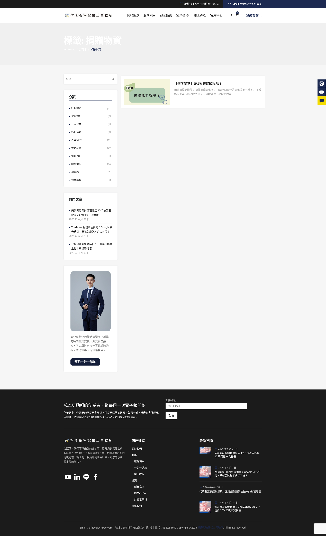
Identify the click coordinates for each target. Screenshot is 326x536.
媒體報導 (76, 179)
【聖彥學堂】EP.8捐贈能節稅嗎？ (198, 84)
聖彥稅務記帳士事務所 (210, 527)
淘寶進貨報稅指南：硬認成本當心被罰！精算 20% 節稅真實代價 (237, 508)
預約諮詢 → (254, 15)
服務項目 (149, 15)
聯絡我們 (137, 506)
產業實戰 (76, 140)
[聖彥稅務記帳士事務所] (88, 15)
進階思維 (76, 156)
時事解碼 (76, 164)
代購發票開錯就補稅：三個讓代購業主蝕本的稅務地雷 (91, 246)
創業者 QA (183, 15)
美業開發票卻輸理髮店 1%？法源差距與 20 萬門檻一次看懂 (91, 212)
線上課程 (200, 15)
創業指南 (166, 15)
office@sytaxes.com (250, 4)
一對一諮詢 (140, 467)
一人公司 (76, 124)
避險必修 (76, 148)
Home (71, 49)
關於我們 (137, 448)
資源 (134, 480)
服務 (134, 455)
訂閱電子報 (140, 499)
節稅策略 (76, 132)
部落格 (75, 172)
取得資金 (76, 116)
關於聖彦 (133, 15)
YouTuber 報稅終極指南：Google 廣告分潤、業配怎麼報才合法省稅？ (91, 229)
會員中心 (216, 15)
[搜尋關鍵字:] (90, 79)
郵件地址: (171, 400)
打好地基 (76, 108)
